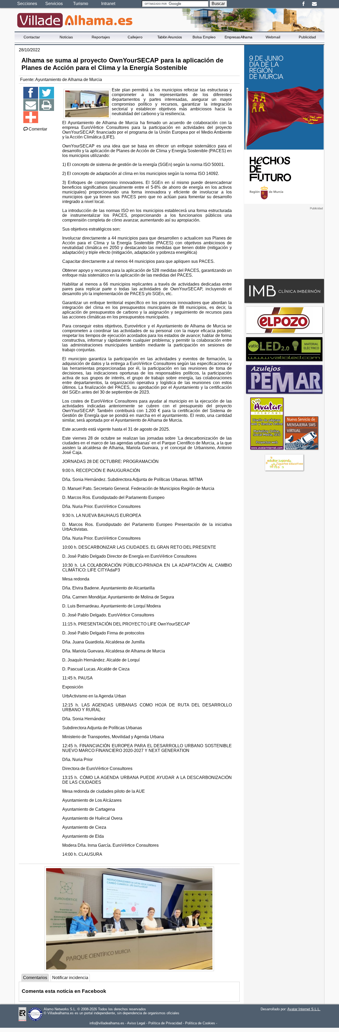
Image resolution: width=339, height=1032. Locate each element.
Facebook (303, 4)
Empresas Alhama (238, 37)
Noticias (66, 37)
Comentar (38, 129)
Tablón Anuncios (169, 37)
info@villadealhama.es (107, 1023)
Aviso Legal (136, 1023)
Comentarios (35, 977)
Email (314, 4)
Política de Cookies (200, 1023)
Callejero (135, 37)
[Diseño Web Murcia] (266, 449)
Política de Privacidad (165, 1023)
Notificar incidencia (70, 977)
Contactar (32, 37)
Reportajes (101, 37)
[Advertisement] (284, 243)
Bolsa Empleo (204, 37)
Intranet (108, 3)
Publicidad (307, 37)
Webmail (273, 37)
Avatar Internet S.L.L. (303, 1009)
